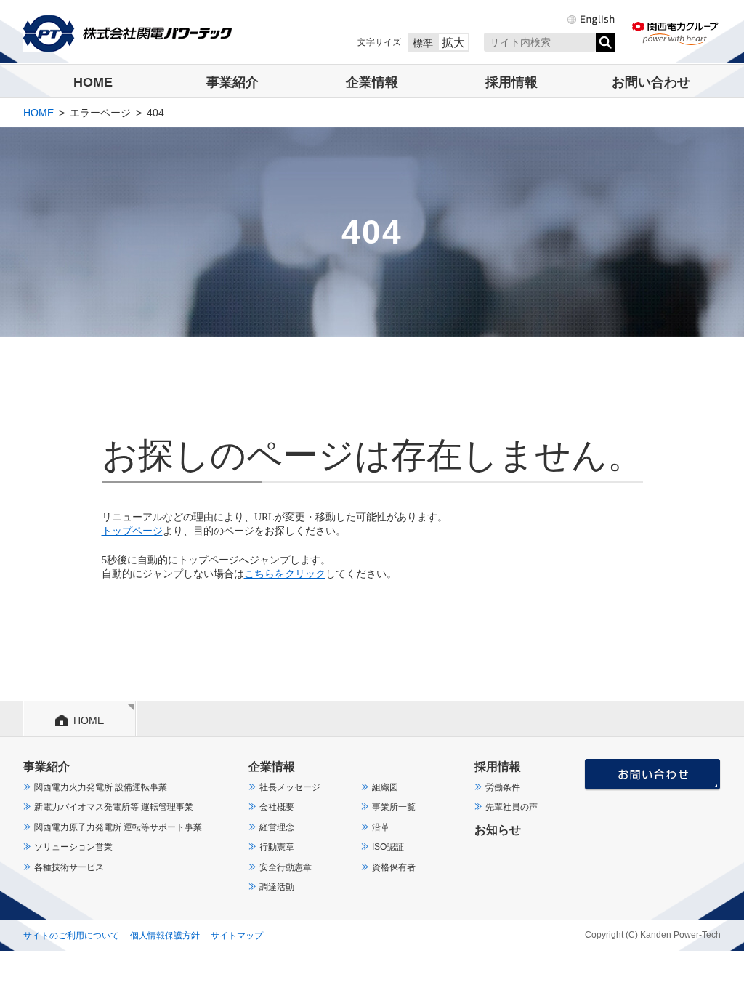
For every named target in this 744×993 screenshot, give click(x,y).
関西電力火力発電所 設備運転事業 (100, 787)
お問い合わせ (651, 82)
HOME (93, 82)
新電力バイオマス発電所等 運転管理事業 (113, 807)
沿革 (380, 827)
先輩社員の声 (511, 807)
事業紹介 (232, 82)
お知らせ (497, 830)
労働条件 (502, 787)
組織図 (385, 787)
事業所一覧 (394, 807)
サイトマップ (237, 935)
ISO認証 (388, 847)
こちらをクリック (285, 573)
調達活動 (276, 887)
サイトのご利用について (71, 935)
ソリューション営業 (73, 847)
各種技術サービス (69, 867)
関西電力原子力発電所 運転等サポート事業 (118, 827)
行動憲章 (276, 847)
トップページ (132, 531)
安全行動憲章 (285, 867)
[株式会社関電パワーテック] (127, 33)
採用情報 (511, 82)
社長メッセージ (289, 787)
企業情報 (372, 82)
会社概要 (276, 807)
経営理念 (276, 827)
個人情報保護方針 (165, 935)
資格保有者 (394, 867)
